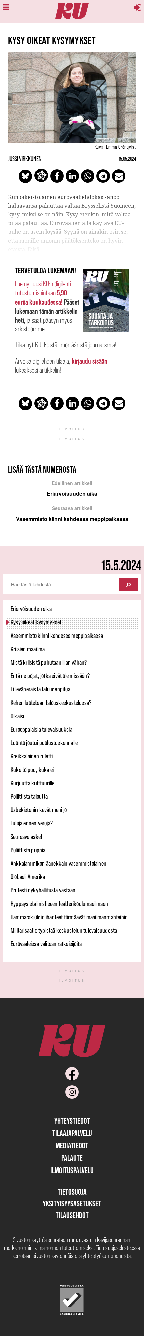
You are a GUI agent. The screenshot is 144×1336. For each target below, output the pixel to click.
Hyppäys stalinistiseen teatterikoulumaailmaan (59, 903)
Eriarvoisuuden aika (31, 608)
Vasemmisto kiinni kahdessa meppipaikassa (57, 635)
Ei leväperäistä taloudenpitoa (40, 689)
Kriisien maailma (28, 649)
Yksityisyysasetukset (72, 1203)
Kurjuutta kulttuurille (32, 783)
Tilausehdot (72, 1215)
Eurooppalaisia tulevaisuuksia (41, 729)
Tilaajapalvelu (72, 1133)
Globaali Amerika (28, 876)
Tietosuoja (72, 1191)
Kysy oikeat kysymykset (36, 622)
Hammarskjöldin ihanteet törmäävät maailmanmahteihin (69, 917)
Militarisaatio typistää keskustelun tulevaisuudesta (64, 930)
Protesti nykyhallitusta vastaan (43, 890)
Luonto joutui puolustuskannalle (44, 742)
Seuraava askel (26, 836)
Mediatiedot (72, 1145)
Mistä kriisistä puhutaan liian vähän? (49, 662)
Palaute (72, 1157)
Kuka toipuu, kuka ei (32, 769)
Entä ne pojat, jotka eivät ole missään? (50, 675)
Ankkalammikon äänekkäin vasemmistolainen (58, 863)
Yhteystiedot (72, 1120)
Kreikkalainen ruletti (32, 756)
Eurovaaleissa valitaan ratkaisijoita (46, 943)
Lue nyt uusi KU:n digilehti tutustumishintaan (43, 293)
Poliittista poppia (28, 850)
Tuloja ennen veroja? (32, 823)
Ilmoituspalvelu (72, 1170)
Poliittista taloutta (29, 796)
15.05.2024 (127, 159)
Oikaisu (18, 716)
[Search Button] (128, 584)
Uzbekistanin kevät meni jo (39, 809)
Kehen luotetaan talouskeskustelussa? (51, 702)
